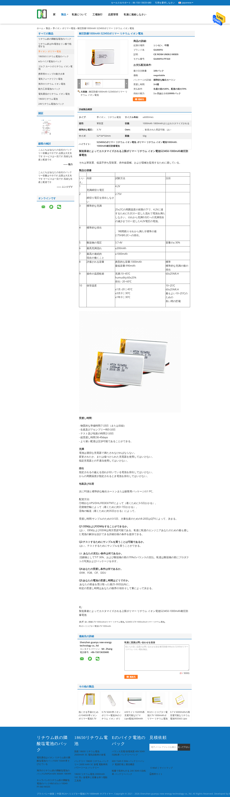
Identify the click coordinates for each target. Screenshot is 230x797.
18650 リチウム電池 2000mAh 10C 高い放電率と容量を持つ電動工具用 (90, 777)
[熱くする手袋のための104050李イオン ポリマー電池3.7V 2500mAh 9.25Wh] (89, 700)
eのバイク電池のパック (49, 61)
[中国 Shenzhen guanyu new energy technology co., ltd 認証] (46, 127)
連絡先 (141, 99)
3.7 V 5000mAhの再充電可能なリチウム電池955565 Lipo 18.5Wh (180, 717)
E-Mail (154, 768)
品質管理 (113, 14)
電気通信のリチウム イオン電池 (54, 94)
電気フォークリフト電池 (50, 79)
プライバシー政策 (45, 793)
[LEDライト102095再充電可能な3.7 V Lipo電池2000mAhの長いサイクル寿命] (135, 700)
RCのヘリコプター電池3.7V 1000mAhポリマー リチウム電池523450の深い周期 (157, 717)
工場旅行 (97, 14)
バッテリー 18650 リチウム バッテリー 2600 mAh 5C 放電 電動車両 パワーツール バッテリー (91, 764)
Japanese (187, 2)
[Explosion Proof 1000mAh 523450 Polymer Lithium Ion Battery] (102, 57)
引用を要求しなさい (165, 2)
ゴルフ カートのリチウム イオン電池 (55, 67)
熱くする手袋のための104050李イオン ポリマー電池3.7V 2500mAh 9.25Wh (88, 717)
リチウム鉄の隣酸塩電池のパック (54, 39)
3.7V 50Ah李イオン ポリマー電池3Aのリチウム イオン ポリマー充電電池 (112, 717)
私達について (79, 14)
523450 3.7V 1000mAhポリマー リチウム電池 (144, 622)
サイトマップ (166, 768)
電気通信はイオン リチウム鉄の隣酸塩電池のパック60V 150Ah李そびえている (53, 760)
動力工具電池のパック (49, 89)
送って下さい (184, 747)
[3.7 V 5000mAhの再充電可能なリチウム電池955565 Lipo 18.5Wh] (180, 700)
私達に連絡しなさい (135, 14)
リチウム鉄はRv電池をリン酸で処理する (55, 45)
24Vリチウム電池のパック (51, 104)
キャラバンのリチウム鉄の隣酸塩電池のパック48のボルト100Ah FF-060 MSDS (53, 783)
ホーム (40, 28)
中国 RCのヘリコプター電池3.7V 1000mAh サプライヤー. (85, 793)
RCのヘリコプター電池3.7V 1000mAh (95, 626)
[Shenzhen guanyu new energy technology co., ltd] (126, 83)
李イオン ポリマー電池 (64, 28)
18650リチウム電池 (48, 99)
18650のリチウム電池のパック (53, 56)
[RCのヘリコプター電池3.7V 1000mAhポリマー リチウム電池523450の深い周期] (157, 700)
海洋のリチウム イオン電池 (51, 84)
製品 (63, 14)
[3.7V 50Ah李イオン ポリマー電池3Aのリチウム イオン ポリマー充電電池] (112, 700)
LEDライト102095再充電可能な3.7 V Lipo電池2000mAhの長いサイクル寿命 (134, 717)
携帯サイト (157, 774)
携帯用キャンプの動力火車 (51, 74)
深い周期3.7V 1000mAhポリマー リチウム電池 (104, 622)
